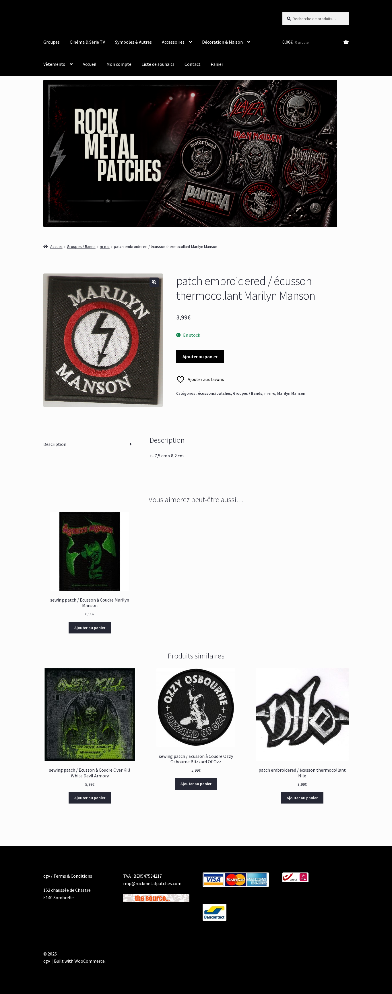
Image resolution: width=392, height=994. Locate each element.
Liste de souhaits (157, 64)
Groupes (51, 42)
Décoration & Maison (222, 42)
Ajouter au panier (200, 356)
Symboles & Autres (133, 42)
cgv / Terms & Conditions (67, 876)
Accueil (89, 64)
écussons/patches (214, 393)
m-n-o (105, 246)
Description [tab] (54, 444)
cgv (46, 961)
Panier (217, 64)
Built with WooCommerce (79, 961)
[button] (154, 282)
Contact (193, 64)
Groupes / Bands (81, 246)
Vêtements (54, 64)
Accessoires (173, 42)
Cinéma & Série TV (87, 42)
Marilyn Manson (291, 393)
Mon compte (118, 64)
